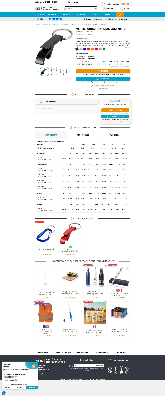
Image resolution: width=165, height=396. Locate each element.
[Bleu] (84, 49)
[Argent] (80, 49)
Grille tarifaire (51, 134)
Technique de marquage (42, 369)
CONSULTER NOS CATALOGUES (120, 360)
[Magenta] (96, 49)
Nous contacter (39, 376)
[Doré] (100, 49)
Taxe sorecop (38, 372)
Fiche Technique (82, 134)
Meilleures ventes (111, 19)
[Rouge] (88, 49)
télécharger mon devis (115, 116)
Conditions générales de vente (44, 374)
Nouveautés (124, 19)
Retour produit (39, 367)
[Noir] (77, 49)
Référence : (79, 31)
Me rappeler (75, 2)
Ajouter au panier (115, 110)
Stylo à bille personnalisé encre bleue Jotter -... (119, 294)
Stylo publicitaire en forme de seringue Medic (70, 331)
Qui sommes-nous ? (40, 365)
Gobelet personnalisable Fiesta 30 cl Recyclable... (94, 332)
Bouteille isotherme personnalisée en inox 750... (95, 293)
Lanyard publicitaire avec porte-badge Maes (46, 293)
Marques (88, 19)
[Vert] (104, 49)
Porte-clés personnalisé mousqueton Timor (46, 250)
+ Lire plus (127, 47)
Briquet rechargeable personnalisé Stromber (119, 330)
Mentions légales (100, 379)
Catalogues (99, 19)
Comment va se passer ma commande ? (103, 85)
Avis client (114, 134)
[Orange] (92, 49)
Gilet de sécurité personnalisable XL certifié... (46, 331)
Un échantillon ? (103, 89)
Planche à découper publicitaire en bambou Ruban (70, 293)
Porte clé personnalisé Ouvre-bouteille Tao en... (70, 251)
